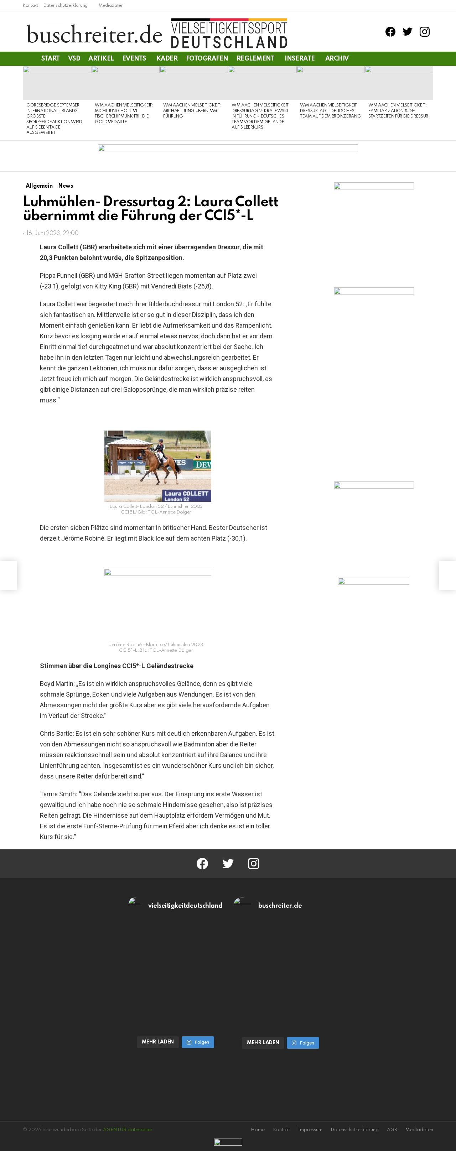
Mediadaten (111, 6)
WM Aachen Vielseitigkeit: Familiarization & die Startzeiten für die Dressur (398, 111)
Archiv (337, 59)
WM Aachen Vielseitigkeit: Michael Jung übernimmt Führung (192, 111)
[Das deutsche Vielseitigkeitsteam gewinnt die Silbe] (175, 1003)
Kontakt (30, 6)
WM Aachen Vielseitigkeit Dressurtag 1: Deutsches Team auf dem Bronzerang (330, 111)
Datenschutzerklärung (65, 6)
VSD (74, 59)
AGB (392, 1129)
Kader (167, 59)
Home (258, 1129)
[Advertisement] (373, 709)
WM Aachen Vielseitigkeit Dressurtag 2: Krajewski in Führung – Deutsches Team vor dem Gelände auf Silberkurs (260, 116)
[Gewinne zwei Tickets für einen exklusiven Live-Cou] (280, 949)
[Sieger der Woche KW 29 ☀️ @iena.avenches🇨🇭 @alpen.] (280, 1004)
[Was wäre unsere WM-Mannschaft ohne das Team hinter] (175, 949)
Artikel (101, 59)
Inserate (300, 59)
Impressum (310, 1129)
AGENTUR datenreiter (127, 1129)
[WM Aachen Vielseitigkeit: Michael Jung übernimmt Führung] (194, 83)
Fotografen (207, 59)
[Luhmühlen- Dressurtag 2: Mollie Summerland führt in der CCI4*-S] (8, 575)
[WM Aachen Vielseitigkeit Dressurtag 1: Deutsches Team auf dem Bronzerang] (330, 83)
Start (50, 59)
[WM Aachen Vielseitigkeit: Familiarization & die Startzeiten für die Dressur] (399, 83)
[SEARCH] (429, 59)
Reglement (256, 59)
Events (134, 59)
